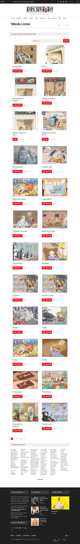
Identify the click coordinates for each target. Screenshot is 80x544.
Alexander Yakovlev (35, 466)
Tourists (15, 295)
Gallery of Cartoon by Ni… (49, 134)
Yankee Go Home (48, 99)
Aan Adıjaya (13, 449)
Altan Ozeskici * (53, 457)
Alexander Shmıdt (34, 464)
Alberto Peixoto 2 (34, 454)
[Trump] (55, 315)
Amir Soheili (63, 449)
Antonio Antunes (63, 462)
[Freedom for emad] (25, 219)
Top (66, 535)
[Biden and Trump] (25, 187)
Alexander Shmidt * (35, 462)
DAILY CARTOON (17, 430)
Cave (44, 66)
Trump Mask (46, 199)
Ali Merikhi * (43, 461)
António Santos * (64, 467)
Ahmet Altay (23, 469)
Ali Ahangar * (33, 474)
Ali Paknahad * (44, 465)
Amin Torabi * (53, 465)
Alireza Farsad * (44, 472)
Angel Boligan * (63, 460)
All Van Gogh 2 (53, 456)
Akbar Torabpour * (34, 449)
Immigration (17, 66)
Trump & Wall (47, 167)
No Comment (17, 167)
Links (59, 18)
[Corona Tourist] (55, 283)
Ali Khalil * (43, 458)
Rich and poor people (17, 100)
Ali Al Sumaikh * (44, 450)
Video (49, 18)
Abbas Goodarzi (14, 454)
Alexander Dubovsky (35, 458)
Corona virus (47, 424)
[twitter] (61, 2)
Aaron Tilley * (13, 450)
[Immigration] (25, 54)
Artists (65, 18)
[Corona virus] (55, 412)
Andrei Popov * (63, 458)
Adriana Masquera (25, 452)
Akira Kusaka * (34, 450)
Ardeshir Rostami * (64, 470)
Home (13, 18)
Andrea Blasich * (64, 456)
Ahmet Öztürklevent (25, 470)
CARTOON (53, 513)
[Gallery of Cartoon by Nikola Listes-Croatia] (55, 120)
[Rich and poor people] (25, 86)
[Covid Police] (25, 251)
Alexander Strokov (34, 465)
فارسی (54, 539)
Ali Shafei (52, 453)
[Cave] (55, 54)
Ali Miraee (43, 462)
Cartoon (18, 535)
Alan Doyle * (33, 452)
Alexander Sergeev (35, 461)
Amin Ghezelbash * (54, 462)
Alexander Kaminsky (35, 460)
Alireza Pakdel (53, 449)
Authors (64, 539)
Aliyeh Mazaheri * (54, 454)
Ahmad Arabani (24, 460)
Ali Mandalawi (44, 460)
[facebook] (58, 2)
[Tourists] (25, 283)
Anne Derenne (63, 461)
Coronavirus (17, 392)
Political (33, 535)
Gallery (31, 18)
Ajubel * (22, 474)
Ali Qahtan (43, 466)
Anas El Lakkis (63, 454)
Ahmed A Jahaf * (24, 466)
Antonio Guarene (64, 464)
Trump (44, 328)
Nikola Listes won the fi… (19, 134)
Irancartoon (18, 539)
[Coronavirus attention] (25, 412)
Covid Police (17, 263)
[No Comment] (25, 155)
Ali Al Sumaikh (44, 449)
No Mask (45, 263)
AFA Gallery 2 (23, 453)
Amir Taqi (62, 450)
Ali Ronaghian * (53, 452)
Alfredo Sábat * (34, 473)
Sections (42, 18)
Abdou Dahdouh (14, 458)
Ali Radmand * (44, 467)
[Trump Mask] (55, 187)
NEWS (15, 139)
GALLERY (45, 139)
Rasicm (15, 328)
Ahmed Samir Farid (25, 467)
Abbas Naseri (13, 456)
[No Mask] (55, 251)
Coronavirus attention (17, 425)
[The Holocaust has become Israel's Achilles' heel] (60, 503)
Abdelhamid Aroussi (15, 457)
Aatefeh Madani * (14, 452)
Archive (54, 18)
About (59, 539)
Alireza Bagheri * (44, 470)
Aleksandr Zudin (34, 456)
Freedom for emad (19, 231)
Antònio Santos (63, 469)
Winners (25, 18)
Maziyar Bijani (54, 511)
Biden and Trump (19, 199)
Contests (18, 18)
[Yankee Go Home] (55, 86)
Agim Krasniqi (24, 454)
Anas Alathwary (63, 453)
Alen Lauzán (33, 457)
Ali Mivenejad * (44, 464)
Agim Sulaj (23, 456)
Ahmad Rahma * (24, 462)
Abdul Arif (13, 462)
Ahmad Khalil (23, 461)
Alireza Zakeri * (53, 450)
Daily (36, 18)
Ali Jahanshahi (44, 457)
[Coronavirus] (25, 380)
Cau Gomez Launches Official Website (44, 498)
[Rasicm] (25, 315)
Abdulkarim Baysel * (15, 466)
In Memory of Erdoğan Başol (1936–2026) (23, 1)
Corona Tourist (47, 295)
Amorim (62, 452)
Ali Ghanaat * (43, 453)
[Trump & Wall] (55, 155)
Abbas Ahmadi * (14, 453)
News (12, 535)
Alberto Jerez (33, 453)
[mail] (63, 2)
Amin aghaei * (53, 461)
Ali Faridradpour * (44, 452)
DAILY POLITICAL (17, 71)
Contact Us (55, 541)
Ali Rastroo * (43, 469)
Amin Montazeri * (54, 464)
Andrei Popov (63, 457)
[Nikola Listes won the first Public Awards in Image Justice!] (25, 120)
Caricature (26, 535)
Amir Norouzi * (53, 472)
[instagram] (66, 2)
